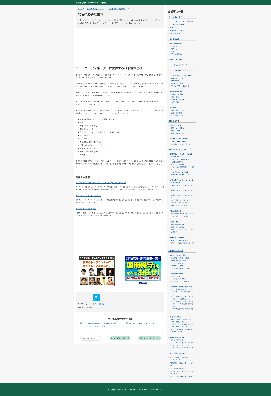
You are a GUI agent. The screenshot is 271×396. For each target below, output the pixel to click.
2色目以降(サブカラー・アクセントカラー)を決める (181, 181)
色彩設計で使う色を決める (177, 150)
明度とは (174, 49)
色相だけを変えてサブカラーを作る (182, 186)
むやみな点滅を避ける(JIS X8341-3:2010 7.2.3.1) (182, 331)
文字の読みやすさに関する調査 (181, 287)
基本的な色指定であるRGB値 (181, 75)
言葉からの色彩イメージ (179, 94)
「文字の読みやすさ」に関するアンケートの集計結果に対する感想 (183, 304)
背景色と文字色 (178, 276)
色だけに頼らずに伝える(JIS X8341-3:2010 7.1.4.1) (180, 321)
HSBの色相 (175, 81)
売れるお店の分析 (177, 115)
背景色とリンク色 (179, 279)
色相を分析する (176, 131)
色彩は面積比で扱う (178, 162)
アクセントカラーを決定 (179, 203)
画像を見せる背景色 (178, 227)
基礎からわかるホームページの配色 (91, 3)
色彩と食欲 (175, 102)
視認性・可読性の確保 (178, 260)
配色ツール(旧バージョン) (180, 174)
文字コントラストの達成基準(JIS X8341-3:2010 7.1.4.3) (182, 326)
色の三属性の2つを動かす (179, 200)
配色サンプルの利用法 (177, 237)
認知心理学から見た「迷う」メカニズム (182, 364)
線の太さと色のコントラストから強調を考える (182, 372)
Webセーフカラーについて (180, 86)
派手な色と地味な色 (178, 99)
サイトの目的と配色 (175, 17)
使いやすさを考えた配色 (178, 255)
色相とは (174, 46)
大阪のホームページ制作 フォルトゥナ (132, 389)
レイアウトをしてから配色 (180, 258)
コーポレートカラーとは (179, 141)
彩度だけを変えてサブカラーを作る (182, 196)
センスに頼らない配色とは (179, 24)
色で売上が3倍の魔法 (178, 110)
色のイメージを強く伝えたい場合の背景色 (182, 231)
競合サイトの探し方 (178, 128)
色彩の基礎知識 (174, 39)
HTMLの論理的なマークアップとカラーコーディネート (181, 359)
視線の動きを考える (178, 266)
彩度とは (174, 51)
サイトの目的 (91, 304)
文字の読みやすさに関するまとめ (183, 310)
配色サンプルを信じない (179, 240)
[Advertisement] (120, 49)
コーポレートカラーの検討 (179, 139)
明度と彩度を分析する (178, 133)
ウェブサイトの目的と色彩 (86, 209)
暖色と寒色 (175, 97)
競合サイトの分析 (176, 125)
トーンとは (175, 62)
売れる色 (173, 107)
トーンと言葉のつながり (179, 65)
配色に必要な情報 (177, 340)
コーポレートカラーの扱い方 (181, 144)
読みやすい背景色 (177, 273)
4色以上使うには (175, 211)
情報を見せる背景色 (178, 224)
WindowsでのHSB (177, 83)
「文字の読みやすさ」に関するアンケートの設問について (183, 298)
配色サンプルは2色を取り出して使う (182, 244)
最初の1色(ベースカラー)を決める (181, 154)
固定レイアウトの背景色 (181, 281)
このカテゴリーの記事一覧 (120, 338)
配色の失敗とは (175, 27)
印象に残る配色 (175, 33)
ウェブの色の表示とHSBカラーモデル (182, 72)
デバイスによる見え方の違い (181, 268)
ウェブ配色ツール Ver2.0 (179, 172)
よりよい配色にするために (177, 353)
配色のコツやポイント (176, 251)
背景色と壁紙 (174, 222)
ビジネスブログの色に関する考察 (181, 376)
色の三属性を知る (176, 43)
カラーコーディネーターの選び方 (88, 196)
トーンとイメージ (176, 59)
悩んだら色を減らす (176, 368)
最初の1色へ (175, 157)
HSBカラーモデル (177, 78)
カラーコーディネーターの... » (149, 338)
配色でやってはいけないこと (179, 30)
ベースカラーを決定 (178, 164)
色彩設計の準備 (174, 121)
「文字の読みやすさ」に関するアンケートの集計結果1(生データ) (183, 291)
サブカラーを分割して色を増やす (182, 213)
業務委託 (101, 304)
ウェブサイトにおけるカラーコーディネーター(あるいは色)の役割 (101, 183)
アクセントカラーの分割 (179, 216)
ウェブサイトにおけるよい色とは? (181, 21)
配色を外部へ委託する (177, 337)
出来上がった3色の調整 (179, 205)
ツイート (96, 299)
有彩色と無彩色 (176, 54)
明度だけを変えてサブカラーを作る (182, 191)
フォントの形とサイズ (178, 263)
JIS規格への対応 (175, 317)
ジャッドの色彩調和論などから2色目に (182, 168)
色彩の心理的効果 (176, 91)
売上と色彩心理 (176, 113)
